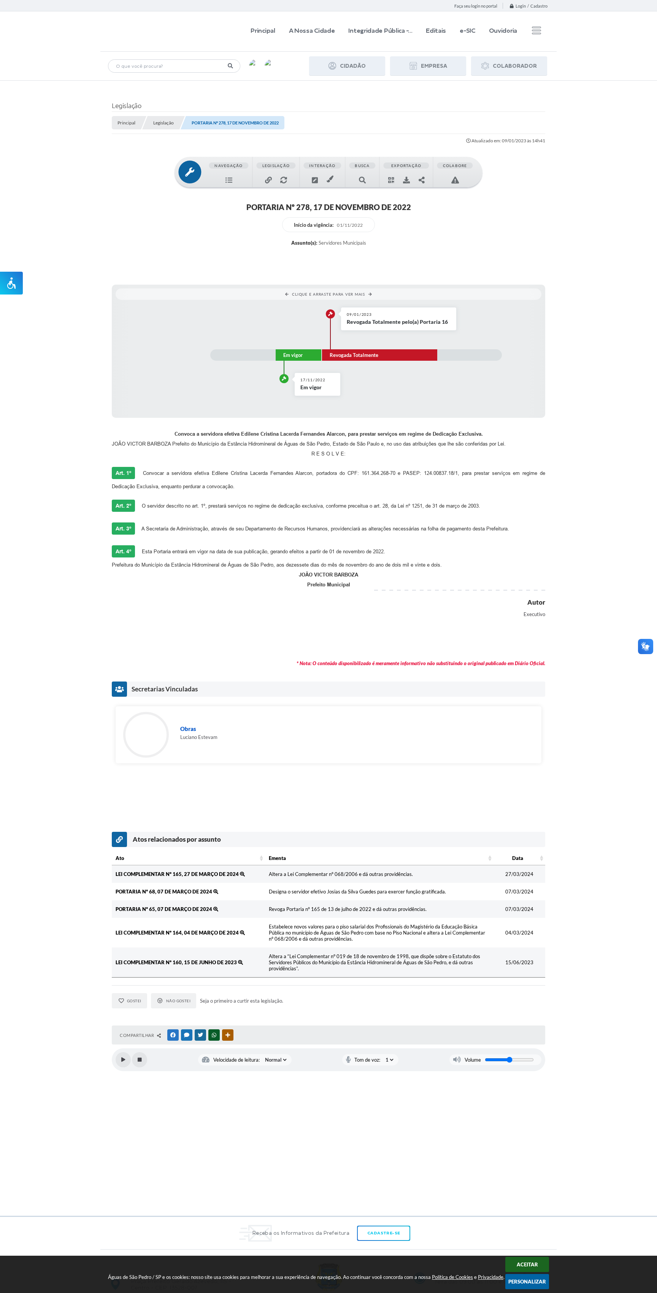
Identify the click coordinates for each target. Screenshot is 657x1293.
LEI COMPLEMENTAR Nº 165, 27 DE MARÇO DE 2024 (178, 874)
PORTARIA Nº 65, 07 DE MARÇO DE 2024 (164, 909)
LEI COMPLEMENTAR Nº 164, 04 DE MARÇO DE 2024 (178, 933)
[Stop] (139, 1059)
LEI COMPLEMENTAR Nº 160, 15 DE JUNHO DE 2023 (177, 962)
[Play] (123, 1059)
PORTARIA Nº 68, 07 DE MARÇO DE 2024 (164, 892)
